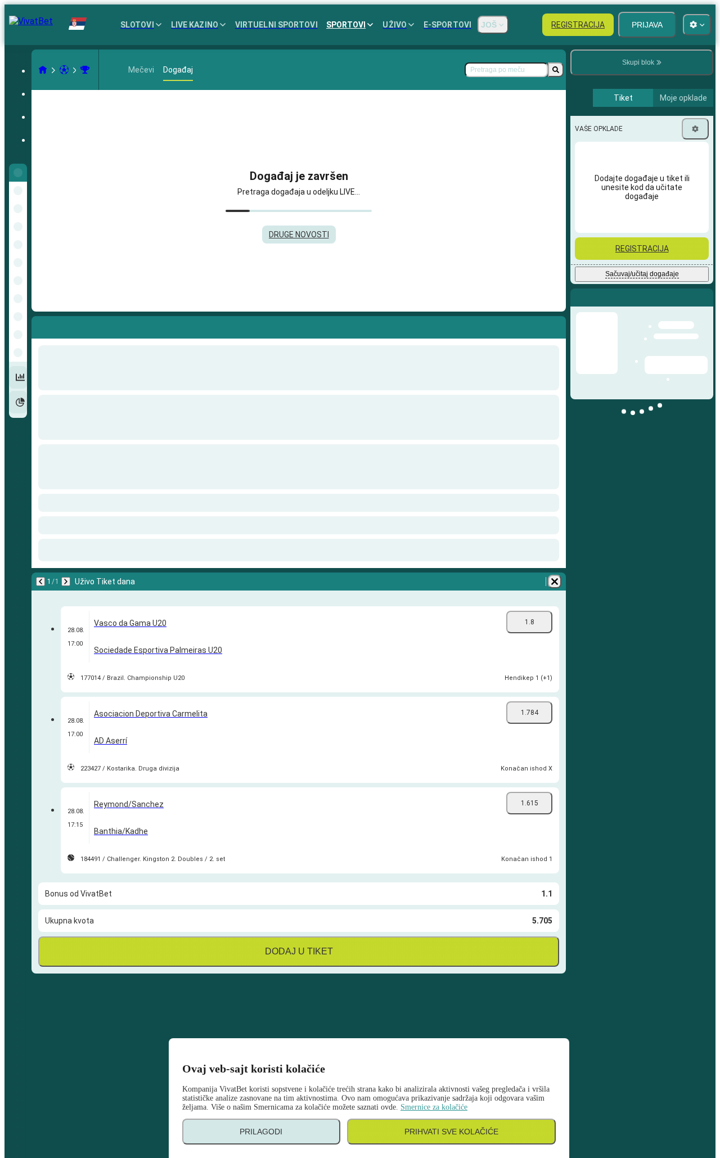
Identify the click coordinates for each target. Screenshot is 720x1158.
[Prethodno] (40, 581)
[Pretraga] (556, 69)
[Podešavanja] (695, 128)
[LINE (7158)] (43, 69)
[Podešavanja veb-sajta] (697, 24)
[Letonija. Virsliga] (85, 69)
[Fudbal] (64, 69)
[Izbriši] (554, 581)
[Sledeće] (65, 581)
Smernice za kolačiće (433, 1107)
